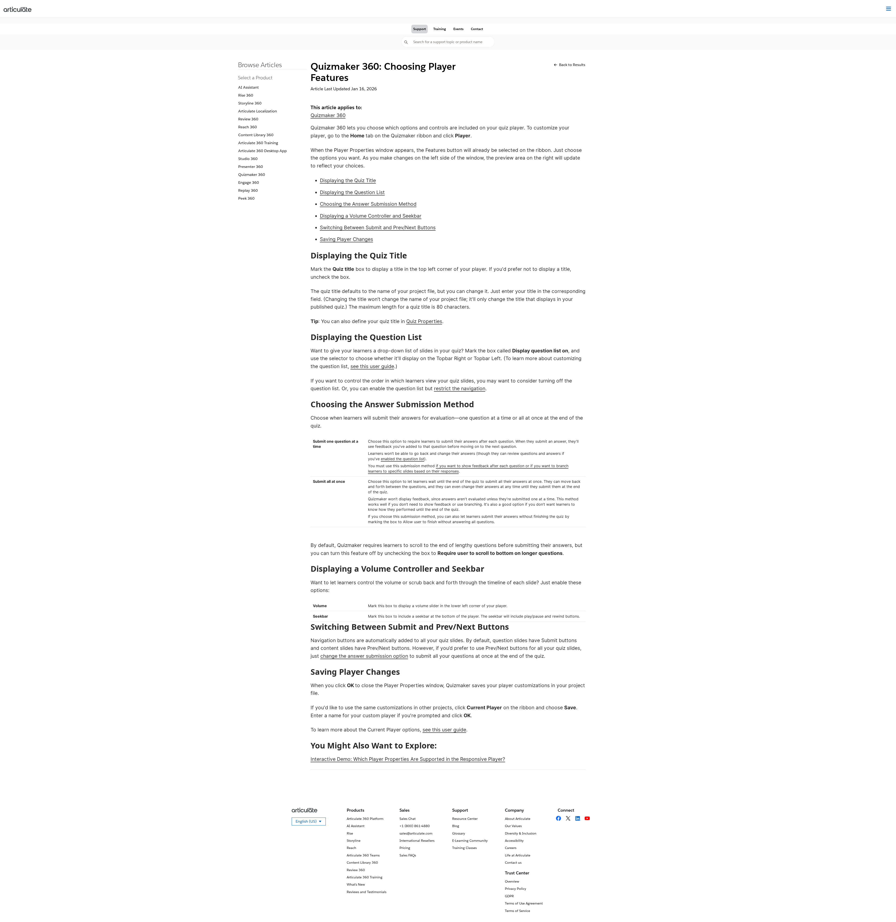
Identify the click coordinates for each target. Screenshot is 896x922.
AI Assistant (248, 87)
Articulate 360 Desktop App (262, 150)
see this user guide (372, 366)
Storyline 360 (250, 103)
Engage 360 (248, 182)
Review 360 (248, 119)
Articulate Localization (257, 111)
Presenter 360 (250, 166)
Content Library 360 (255, 134)
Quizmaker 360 (251, 174)
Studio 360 (248, 158)
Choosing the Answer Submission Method (368, 204)
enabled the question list (402, 458)
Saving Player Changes (346, 239)
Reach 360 (247, 127)
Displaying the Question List (352, 192)
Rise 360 (245, 95)
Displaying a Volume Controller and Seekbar (370, 216)
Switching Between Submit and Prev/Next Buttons (378, 227)
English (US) (311, 822)
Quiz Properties (424, 321)
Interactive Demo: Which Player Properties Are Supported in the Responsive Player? (408, 759)
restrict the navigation (459, 388)
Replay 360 (248, 190)
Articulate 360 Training (258, 142)
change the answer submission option (364, 656)
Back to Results (572, 64)
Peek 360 (246, 198)
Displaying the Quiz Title (348, 180)
